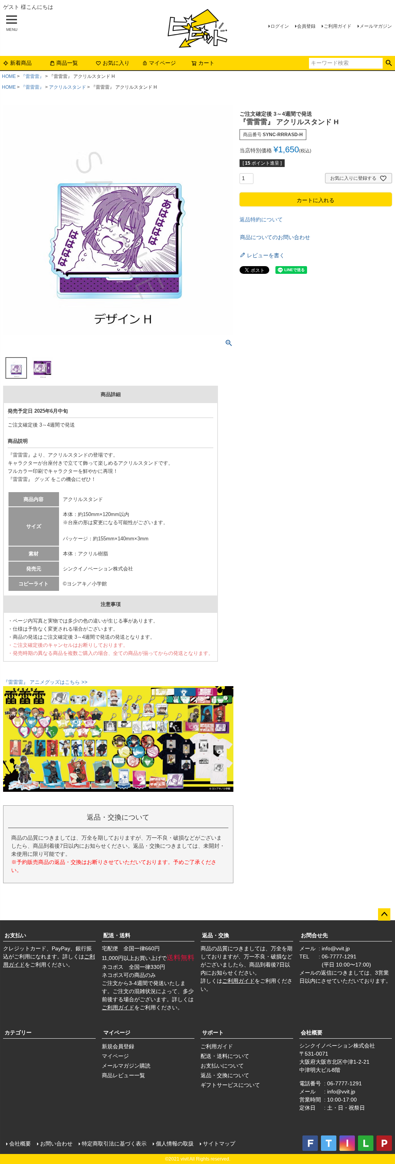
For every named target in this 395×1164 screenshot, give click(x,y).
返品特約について (261, 219)
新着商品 (21, 63)
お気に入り (116, 63)
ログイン (279, 26)
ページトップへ (384, 914)
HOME (9, 76)
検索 (389, 63)
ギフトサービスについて (230, 1085)
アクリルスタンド (67, 87)
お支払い (15, 935)
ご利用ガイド (337, 26)
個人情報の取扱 (175, 1143)
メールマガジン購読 (126, 1066)
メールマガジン (376, 26)
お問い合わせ (56, 1143)
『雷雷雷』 (32, 76)
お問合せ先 (314, 935)
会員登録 (306, 26)
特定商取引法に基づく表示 (114, 1143)
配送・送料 (116, 935)
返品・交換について (225, 1075)
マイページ (162, 63)
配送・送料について (225, 1056)
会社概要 (311, 1032)
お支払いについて (222, 1066)
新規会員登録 (118, 1046)
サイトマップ (219, 1143)
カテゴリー (18, 1032)
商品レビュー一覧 (123, 1075)
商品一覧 (67, 63)
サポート (213, 1032)
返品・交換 (215, 935)
